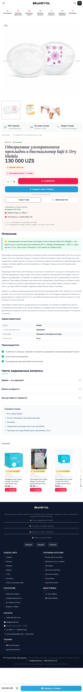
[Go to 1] (11, 110)
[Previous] (6, 61)
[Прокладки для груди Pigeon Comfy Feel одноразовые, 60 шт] (39, 459)
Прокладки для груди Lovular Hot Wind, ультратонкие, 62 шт (63, 481)
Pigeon (33, 474)
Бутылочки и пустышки (54, 557)
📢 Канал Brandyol (12, 645)
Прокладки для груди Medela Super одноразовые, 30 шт (28, 430)
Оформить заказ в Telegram (43, 189)
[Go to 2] (30, 110)
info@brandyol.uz (12, 622)
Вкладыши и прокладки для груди (27, 135)
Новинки (9, 566)
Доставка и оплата (13, 602)
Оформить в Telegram (52, 688)
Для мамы (6, 135)
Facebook (53, 544)
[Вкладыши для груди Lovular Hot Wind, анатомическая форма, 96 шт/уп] (14, 459)
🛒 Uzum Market (51, 594)
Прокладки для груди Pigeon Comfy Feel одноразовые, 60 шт (38, 481)
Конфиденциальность (14, 598)
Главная (9, 557)
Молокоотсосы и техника (54, 561)
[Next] (77, 61)
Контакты (9, 578)
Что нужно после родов (46, 224)
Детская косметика (52, 570)
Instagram (28, 544)
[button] (11, 490)
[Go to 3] (50, 110)
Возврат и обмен (12, 607)
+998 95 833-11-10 (61, 200)
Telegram (41, 544)
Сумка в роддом (31, 224)
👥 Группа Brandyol (13, 649)
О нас (8, 574)
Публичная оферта (13, 594)
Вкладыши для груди (17, 224)
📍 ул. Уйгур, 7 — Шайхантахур (15, 629)
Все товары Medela (14, 414)
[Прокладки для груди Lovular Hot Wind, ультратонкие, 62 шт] (64, 459)
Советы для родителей (14, 583)
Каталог (9, 561)
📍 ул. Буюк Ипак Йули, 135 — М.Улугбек (19, 634)
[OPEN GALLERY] (40, 61)
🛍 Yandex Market (51, 598)
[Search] (74, 3)
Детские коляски (51, 583)
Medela (8, 142)
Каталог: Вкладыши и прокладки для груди (23, 418)
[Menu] (3, 3)
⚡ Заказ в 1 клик (23, 200)
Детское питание (51, 574)
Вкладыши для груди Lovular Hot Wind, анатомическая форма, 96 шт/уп (13, 481)
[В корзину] (16, 688)
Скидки (8, 570)
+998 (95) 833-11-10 (13, 618)
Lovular (8, 474)
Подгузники (49, 578)
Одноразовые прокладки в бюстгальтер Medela (25, 426)
